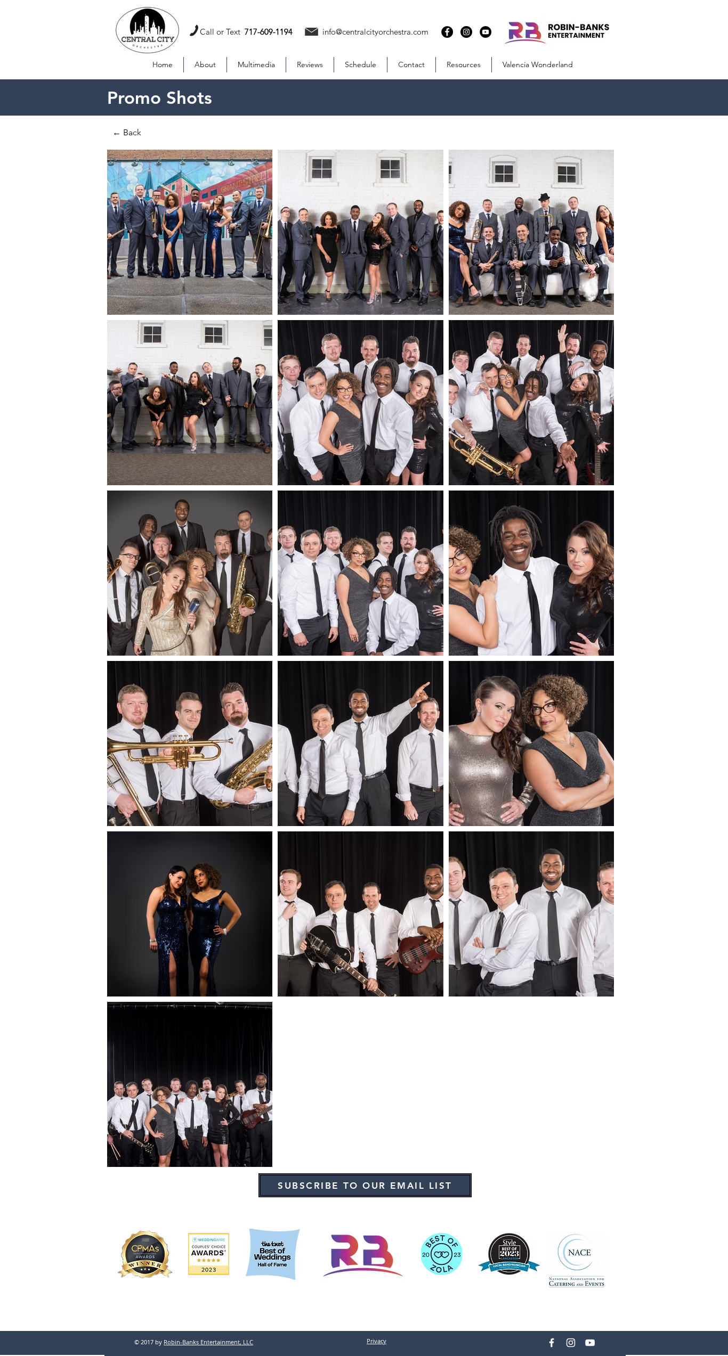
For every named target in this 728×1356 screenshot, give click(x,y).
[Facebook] (551, 1343)
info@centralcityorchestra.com (375, 32)
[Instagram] (571, 1343)
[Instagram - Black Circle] (466, 32)
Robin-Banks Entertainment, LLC (208, 1342)
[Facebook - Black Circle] (447, 32)
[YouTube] (590, 1343)
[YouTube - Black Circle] (485, 32)
